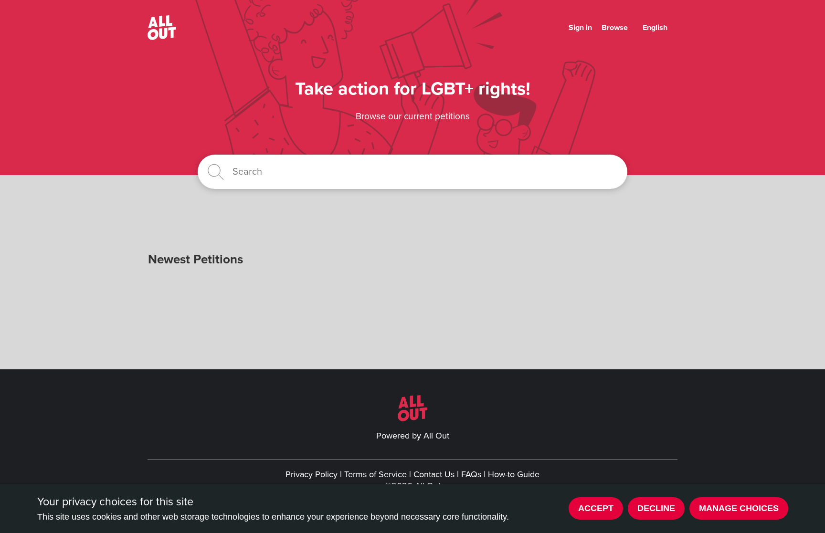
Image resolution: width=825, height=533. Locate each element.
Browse (615, 27)
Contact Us (434, 474)
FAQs (471, 474)
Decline (656, 508)
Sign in (580, 27)
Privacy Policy (312, 474)
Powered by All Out (412, 435)
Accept (595, 508)
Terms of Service (375, 474)
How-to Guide (513, 474)
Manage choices (739, 508)
